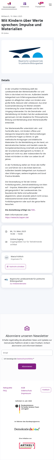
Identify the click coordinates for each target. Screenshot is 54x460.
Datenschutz (26, 390)
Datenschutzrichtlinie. (25, 359)
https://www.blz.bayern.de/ (17, 217)
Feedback (45, 390)
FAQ (5, 390)
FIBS (33, 210)
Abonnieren (27, 366)
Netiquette (7, 387)
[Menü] (50, 4)
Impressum (26, 393)
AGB (23, 387)
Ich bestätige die (19, 359)
